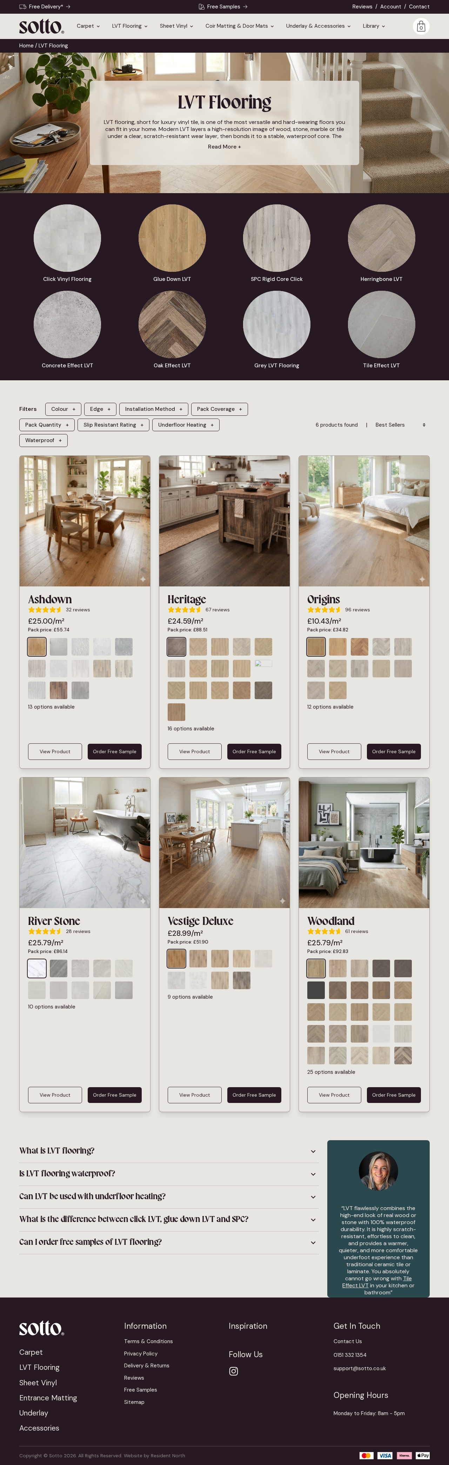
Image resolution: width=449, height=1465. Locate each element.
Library (371, 26)
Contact (419, 6)
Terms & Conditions (148, 1341)
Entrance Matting (48, 1397)
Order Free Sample (114, 751)
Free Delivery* (46, 6)
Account (390, 6)
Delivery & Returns (146, 1365)
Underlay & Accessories (315, 26)
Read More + (224, 146)
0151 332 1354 (350, 1355)
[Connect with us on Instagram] (234, 1371)
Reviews (363, 6)
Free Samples (223, 6)
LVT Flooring (127, 26)
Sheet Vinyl (173, 26)
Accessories (39, 1428)
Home (26, 45)
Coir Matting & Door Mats (237, 26)
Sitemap (134, 1402)
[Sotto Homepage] (41, 26)
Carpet (85, 26)
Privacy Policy (141, 1353)
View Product (55, 751)
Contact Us (348, 1341)
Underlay (33, 1413)
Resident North (168, 1456)
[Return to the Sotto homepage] (67, 1327)
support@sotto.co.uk (360, 1368)
